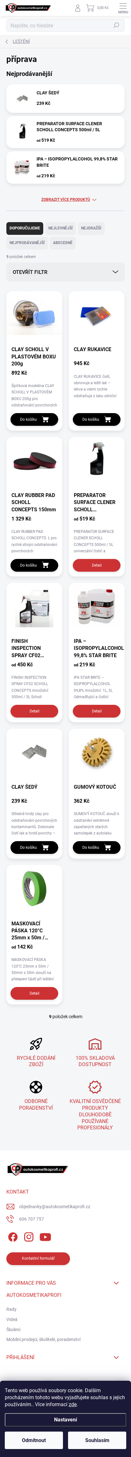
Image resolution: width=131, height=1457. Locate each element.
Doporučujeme (25, 228)
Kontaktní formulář (38, 1258)
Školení (13, 1329)
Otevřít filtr (30, 272)
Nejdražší (91, 228)
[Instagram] (27, 1236)
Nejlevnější (60, 228)
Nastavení (65, 1420)
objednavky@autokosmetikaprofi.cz (54, 1206)
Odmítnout (34, 1440)
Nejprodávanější (27, 243)
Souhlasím (97, 1440)
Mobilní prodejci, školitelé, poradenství (43, 1339)
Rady (11, 1309)
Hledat (116, 25)
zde (73, 1404)
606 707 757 (31, 1219)
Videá (11, 1319)
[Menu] (123, 8)
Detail (97, 565)
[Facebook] (11, 1236)
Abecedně (62, 243)
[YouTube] (45, 1236)
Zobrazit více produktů (65, 199)
